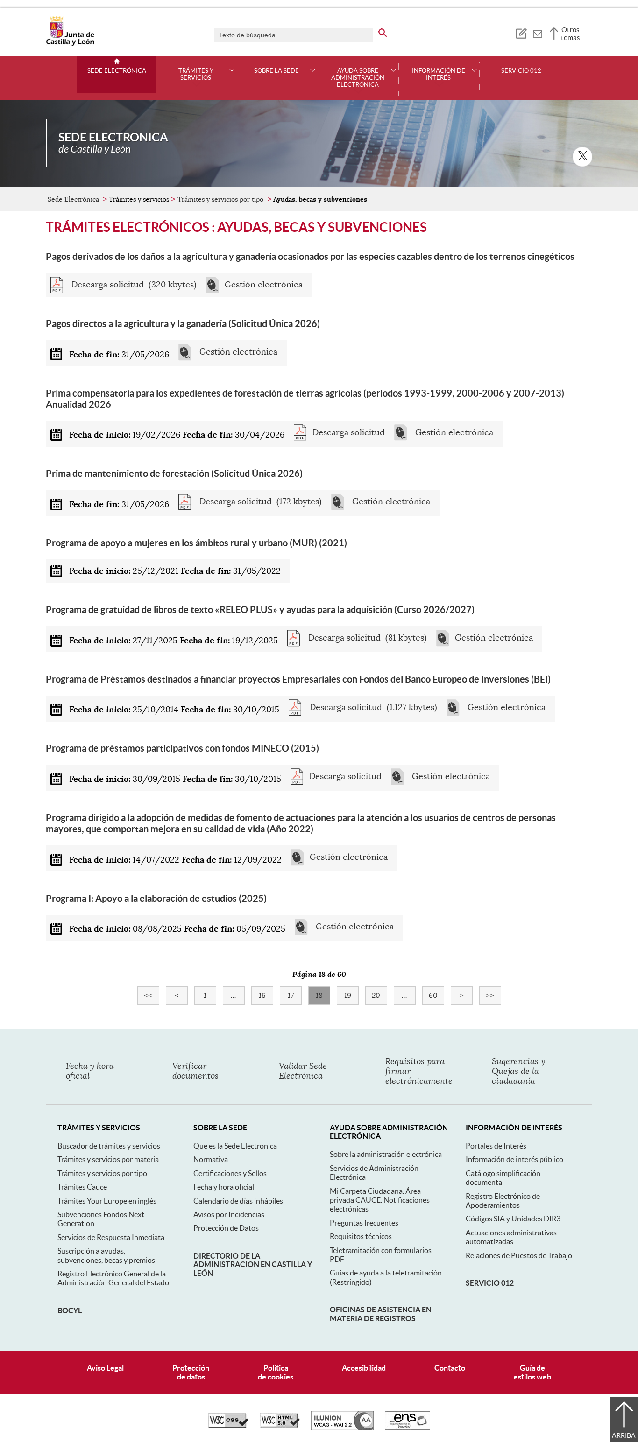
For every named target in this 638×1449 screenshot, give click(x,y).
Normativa (210, 1159)
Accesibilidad (364, 1368)
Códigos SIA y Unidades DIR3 (513, 1218)
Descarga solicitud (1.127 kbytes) (372, 707)
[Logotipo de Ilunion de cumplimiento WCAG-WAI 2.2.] (342, 1428)
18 (323, 995)
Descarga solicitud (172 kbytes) (259, 502)
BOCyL (69, 1310)
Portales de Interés (496, 1146)
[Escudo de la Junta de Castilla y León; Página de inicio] (70, 44)
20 (379, 995)
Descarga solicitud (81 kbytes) (366, 638)
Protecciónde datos (190, 1372)
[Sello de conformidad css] (228, 1425)
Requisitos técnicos (361, 1236)
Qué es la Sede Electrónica (235, 1146)
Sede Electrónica (116, 71)
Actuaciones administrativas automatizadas (511, 1237)
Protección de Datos (226, 1228)
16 (266, 995)
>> (493, 995)
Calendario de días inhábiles (238, 1201)
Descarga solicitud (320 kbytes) (133, 285)
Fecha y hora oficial (223, 1187)
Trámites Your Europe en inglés (106, 1201)
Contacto (449, 1368)
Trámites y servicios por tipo (220, 199)
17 (295, 995)
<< (151, 995)
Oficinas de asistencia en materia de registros (381, 1313)
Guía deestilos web (532, 1372)
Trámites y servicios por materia (108, 1159)
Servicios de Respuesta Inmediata (110, 1237)
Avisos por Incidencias (228, 1214)
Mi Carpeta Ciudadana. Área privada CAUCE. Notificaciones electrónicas (380, 1200)
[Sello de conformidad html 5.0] (280, 1425)
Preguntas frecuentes (364, 1223)
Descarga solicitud (348, 433)
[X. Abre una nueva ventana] (582, 157)
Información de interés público (514, 1159)
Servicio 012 (521, 71)
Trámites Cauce (82, 1187)
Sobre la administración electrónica (386, 1154)
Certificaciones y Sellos (230, 1173)
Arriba (624, 1435)
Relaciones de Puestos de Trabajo (519, 1255)
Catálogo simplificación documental (503, 1177)
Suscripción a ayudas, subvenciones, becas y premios (106, 1255)
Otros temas (570, 34)
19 (351, 995)
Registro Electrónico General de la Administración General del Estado (113, 1278)
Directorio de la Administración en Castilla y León (252, 1264)
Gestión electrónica (264, 285)
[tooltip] (521, 32)
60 (436, 995)
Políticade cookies (275, 1372)
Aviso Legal (105, 1368)
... (238, 995)
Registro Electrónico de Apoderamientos (503, 1200)
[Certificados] (407, 1427)
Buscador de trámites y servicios (108, 1146)
